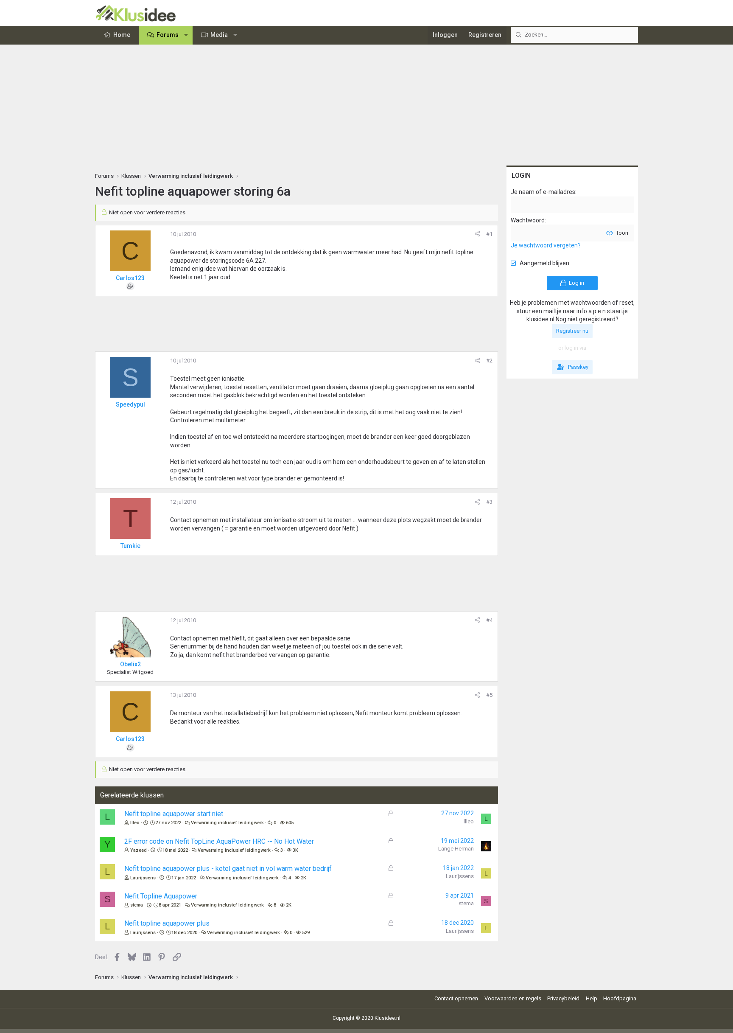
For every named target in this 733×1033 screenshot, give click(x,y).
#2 (489, 360)
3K (295, 850)
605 (290, 822)
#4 (489, 620)
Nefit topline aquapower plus (167, 923)
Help (591, 998)
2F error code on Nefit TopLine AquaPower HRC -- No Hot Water (219, 841)
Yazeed (138, 850)
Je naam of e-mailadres (543, 191)
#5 (489, 695)
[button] (186, 35)
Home (121, 34)
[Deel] (477, 234)
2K (303, 878)
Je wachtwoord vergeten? (546, 245)
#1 (489, 234)
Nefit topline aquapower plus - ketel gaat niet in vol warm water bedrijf (228, 869)
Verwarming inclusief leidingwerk (227, 822)
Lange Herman (456, 848)
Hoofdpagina (619, 998)
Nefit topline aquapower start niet (173, 814)
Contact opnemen (456, 998)
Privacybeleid (563, 998)
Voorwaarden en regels (512, 998)
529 (306, 932)
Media (219, 34)
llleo (135, 822)
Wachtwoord (528, 220)
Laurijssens (143, 878)
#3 (489, 502)
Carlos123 (130, 278)
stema (136, 905)
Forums (168, 34)
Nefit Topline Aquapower (160, 896)
